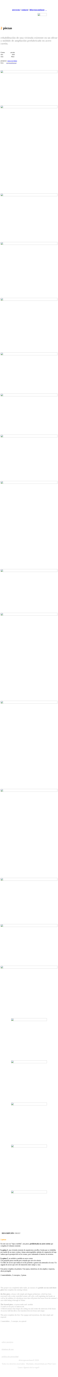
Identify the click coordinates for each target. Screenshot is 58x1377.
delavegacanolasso (37, 10)
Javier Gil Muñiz (12, 61)
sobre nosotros (7, 1342)
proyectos (16, 10)
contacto (24, 10)
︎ (46, 10)
